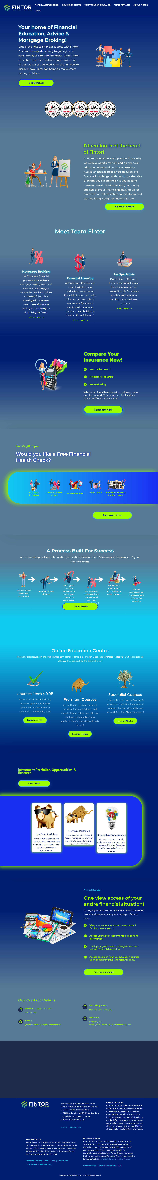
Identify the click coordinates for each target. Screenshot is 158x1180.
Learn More (34, 783)
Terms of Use (75, 1128)
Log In (38, 11)
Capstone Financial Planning (39, 1165)
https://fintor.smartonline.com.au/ (115, 1159)
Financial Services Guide (37, 1161)
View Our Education (124, 206)
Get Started (36, 82)
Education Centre (71, 5)
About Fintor (141, 5)
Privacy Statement (59, 1161)
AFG (120, 1166)
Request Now (112, 515)
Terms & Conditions (107, 1166)
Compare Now (103, 409)
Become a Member (35, 720)
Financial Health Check (47, 5)
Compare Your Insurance (97, 5)
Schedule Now (35, 318)
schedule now (79, 321)
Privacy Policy (89, 1166)
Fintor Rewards (122, 5)
